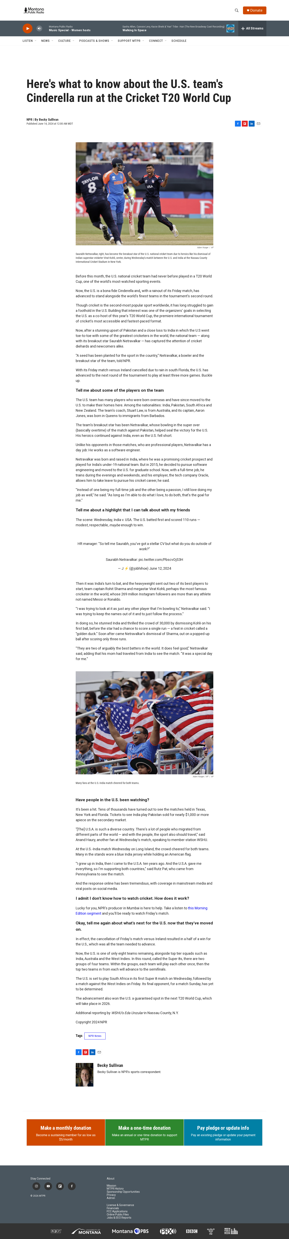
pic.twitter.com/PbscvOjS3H (161, 559)
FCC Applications (117, 1211)
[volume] (39, 28)
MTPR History (115, 1188)
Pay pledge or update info (223, 1128)
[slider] (45, 28)
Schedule (179, 40)
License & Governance (120, 1205)
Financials (113, 1208)
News (45, 40)
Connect (156, 40)
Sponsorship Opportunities (123, 1191)
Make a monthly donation (65, 1128)
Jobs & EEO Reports (119, 1217)
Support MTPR (129, 40)
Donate (256, 10)
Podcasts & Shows (94, 40)
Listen (28, 40)
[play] (27, 28)
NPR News (94, 1035)
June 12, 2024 (160, 568)
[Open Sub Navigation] (35, 40)
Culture (64, 40)
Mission (111, 1185)
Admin (111, 1198)
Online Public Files (118, 1214)
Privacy (111, 1194)
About (110, 1178)
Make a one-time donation (144, 1128)
